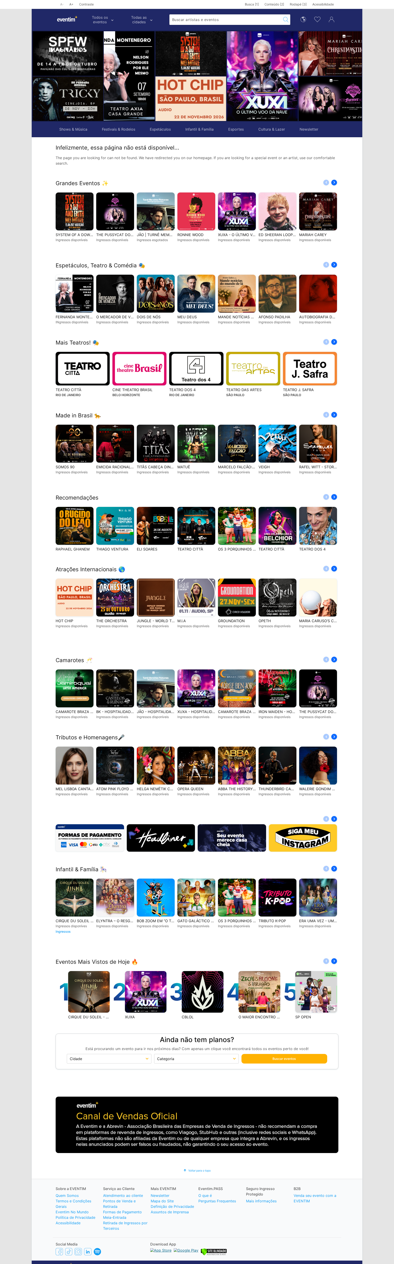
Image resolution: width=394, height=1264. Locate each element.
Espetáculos (160, 129)
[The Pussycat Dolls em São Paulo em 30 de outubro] (283, 98)
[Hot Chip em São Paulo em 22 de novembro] (139, 98)
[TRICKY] (68, 98)
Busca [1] (252, 4)
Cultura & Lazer (271, 129)
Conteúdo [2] (274, 4)
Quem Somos (67, 1195)
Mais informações (261, 1201)
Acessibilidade (323, 4)
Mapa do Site (162, 1201)
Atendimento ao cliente (123, 1195)
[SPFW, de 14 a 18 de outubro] (68, 53)
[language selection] (303, 19)
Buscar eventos (284, 1059)
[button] (109, 76)
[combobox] (225, 19)
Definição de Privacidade (172, 1206)
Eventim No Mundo (72, 1212)
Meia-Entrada (114, 1217)
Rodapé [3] (298, 4)
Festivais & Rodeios (118, 129)
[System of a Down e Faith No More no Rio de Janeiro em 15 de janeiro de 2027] (139, 53)
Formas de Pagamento (122, 1212)
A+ (71, 4)
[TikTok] (68, 1251)
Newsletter (309, 129)
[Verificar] (214, 1254)
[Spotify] (97, 1251)
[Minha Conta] (331, 19)
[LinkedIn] (87, 1251)
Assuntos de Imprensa (170, 1212)
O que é (205, 1195)
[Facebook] (59, 1251)
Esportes (236, 129)
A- (62, 4)
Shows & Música (73, 129)
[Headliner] (161, 838)
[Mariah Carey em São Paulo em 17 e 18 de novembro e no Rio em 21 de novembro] (283, 53)
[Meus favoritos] (317, 19)
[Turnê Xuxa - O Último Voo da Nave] (211, 76)
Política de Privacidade (75, 1217)
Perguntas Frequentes (217, 1201)
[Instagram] (78, 1251)
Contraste (86, 4)
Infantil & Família (199, 129)
